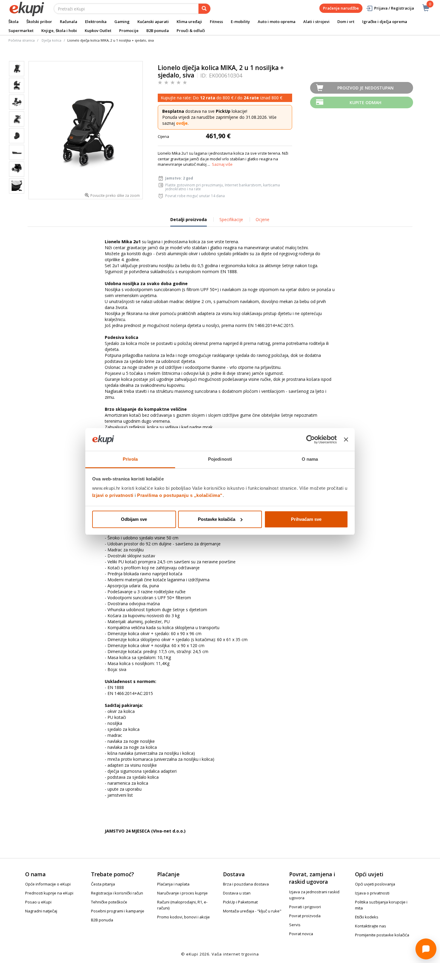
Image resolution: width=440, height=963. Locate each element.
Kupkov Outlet (98, 30)
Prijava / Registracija (394, 8)
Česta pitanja (103, 884)
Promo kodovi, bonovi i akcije (183, 917)
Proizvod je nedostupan (365, 88)
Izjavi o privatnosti (112, 495)
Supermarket (21, 30)
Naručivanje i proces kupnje (182, 893)
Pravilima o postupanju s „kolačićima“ (180, 495)
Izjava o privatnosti (372, 893)
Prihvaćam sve (306, 519)
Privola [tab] (130, 459)
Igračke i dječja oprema (384, 21)
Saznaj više (222, 164)
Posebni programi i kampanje (117, 911)
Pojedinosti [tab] (220, 459)
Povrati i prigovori (305, 906)
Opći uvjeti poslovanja (375, 884)
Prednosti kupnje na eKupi (49, 893)
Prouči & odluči (191, 30)
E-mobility (240, 21)
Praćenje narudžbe (341, 8)
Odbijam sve (134, 519)
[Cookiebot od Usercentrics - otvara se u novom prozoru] (310, 439)
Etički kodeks (366, 917)
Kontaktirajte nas (370, 926)
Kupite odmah (365, 102)
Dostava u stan (237, 893)
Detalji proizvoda (188, 222)
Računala (68, 21)
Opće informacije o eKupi (48, 884)
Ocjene (262, 219)
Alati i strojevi (316, 21)
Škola (13, 21)
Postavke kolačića (216, 519)
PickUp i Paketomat (240, 902)
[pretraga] (204, 9)
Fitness (216, 21)
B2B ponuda (157, 30)
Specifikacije (231, 219)
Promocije (129, 30)
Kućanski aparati (153, 21)
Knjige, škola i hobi (59, 30)
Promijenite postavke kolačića (382, 935)
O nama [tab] (310, 459)
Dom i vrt (345, 21)
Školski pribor (39, 21)
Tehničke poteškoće (109, 902)
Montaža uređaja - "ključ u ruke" (252, 911)
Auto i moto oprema (276, 21)
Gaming (122, 21)
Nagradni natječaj (41, 911)
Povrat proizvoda (305, 915)
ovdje (182, 123)
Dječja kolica (51, 40)
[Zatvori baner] (346, 439)
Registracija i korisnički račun (117, 893)
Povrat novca (301, 933)
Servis (295, 924)
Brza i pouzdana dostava (246, 884)
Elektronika (96, 21)
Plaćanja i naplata (173, 884)
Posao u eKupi (38, 902)
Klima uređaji (189, 21)
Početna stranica (21, 40)
